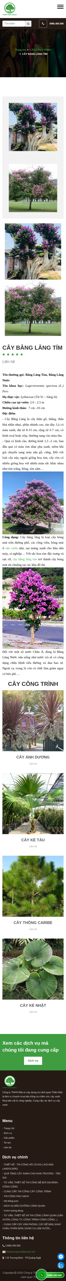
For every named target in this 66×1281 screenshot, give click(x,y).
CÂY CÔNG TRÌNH (40, 49)
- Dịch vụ (7, 1133)
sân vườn (11, 548)
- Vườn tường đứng (12, 1210)
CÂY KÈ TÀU (33, 840)
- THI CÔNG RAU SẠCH (15, 1196)
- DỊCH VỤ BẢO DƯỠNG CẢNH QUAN (23, 1205)
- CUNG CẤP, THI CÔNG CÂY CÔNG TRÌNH (26, 1191)
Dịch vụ (33, 1060)
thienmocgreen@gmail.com (20, 1251)
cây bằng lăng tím (25, 559)
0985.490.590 (57, 23)
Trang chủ (20, 49)
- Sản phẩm (8, 1137)
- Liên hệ (6, 1147)
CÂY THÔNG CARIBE (33, 922)
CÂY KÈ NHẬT (33, 1005)
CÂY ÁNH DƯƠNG (33, 757)
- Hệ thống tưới (10, 1201)
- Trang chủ (8, 1128)
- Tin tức (6, 1142)
